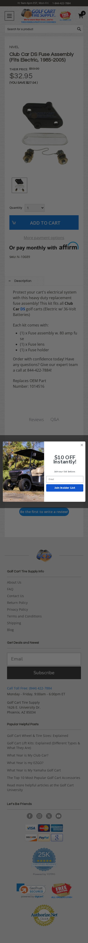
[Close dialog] (81, 444)
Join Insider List (64, 488)
